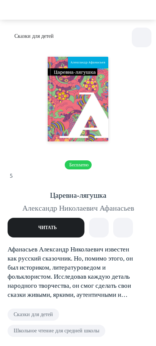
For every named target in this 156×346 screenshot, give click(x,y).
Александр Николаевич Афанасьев (78, 208)
